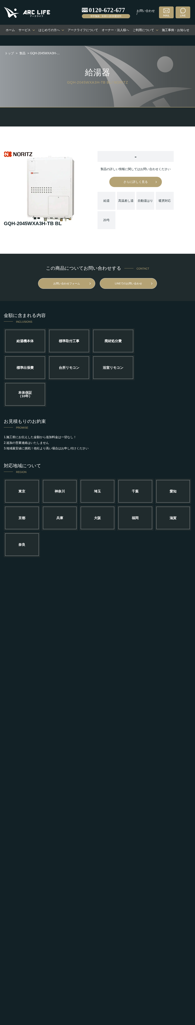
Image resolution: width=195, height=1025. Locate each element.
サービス (24, 30)
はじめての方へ (49, 30)
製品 (22, 53)
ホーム (10, 30)
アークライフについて (83, 30)
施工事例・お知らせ (175, 30)
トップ (9, 53)
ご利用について (143, 30)
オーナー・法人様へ (115, 30)
